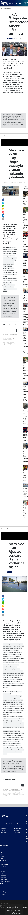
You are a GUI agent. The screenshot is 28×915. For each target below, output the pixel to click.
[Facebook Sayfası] (1, 823)
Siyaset (2, 854)
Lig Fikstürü (3, 872)
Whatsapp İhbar (17, 830)
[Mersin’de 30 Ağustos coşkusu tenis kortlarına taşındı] (14, 583)
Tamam (19, 913)
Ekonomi (3, 853)
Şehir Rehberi (4, 879)
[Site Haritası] (18, 823)
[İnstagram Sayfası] (7, 823)
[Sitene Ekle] (21, 823)
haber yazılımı (3, 908)
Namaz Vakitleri (4, 868)
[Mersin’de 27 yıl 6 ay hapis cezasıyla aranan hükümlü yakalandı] (10, 190)
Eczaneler (3, 870)
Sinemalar (3, 875)
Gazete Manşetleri (5, 881)
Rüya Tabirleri (4, 893)
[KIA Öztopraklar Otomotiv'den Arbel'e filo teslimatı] (14, 49)
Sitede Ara (3, 887)
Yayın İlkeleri (4, 830)
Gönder (16, 330)
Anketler (3, 889)
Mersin (11, 3)
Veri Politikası (4, 832)
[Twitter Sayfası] (4, 823)
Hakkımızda (3, 828)
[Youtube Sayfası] (10, 823)
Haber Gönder (17, 832)
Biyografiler (3, 891)
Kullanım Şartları (18, 828)
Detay (13, 913)
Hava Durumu (4, 864)
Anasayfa (3, 8)
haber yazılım (3, 911)
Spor (2, 858)
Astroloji (3, 894)
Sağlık (2, 856)
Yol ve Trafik (4, 866)
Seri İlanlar (3, 877)
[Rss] (15, 823)
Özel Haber (18, 3)
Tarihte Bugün (4, 873)
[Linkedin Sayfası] (12, 823)
